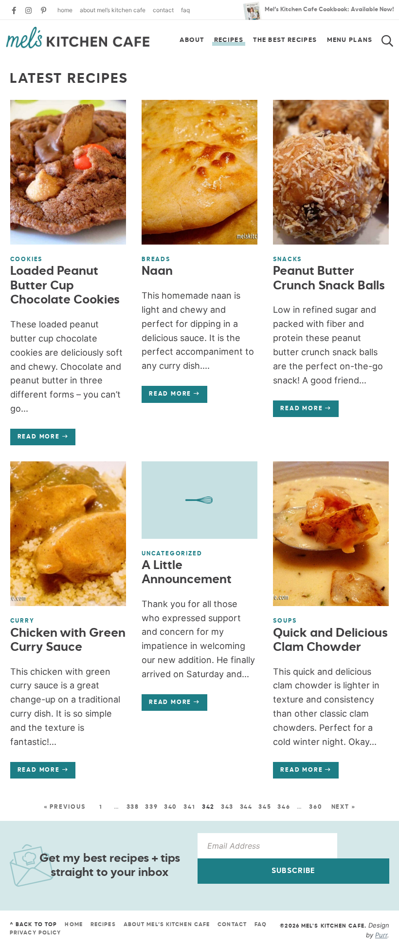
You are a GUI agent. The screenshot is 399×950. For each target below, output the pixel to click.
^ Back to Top (33, 924)
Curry (22, 621)
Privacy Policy (35, 932)
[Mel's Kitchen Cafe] (78, 37)
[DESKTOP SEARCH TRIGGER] (393, 38)
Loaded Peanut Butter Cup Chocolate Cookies (65, 286)
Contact (163, 10)
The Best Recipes (285, 40)
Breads (156, 260)
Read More (35, 439)
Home (65, 10)
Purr (381, 935)
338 (133, 807)
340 (170, 807)
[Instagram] (28, 10)
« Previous (65, 807)
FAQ (185, 10)
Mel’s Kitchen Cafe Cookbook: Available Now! (329, 10)
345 (264, 807)
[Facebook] (14, 10)
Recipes (228, 40)
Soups (284, 621)
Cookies (26, 260)
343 (227, 807)
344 (246, 807)
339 (151, 807)
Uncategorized (172, 554)
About (192, 40)
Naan (157, 272)
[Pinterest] (43, 10)
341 (189, 807)
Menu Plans (350, 40)
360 (315, 807)
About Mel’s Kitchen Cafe (112, 10)
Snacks (287, 260)
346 (283, 807)
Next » (343, 807)
